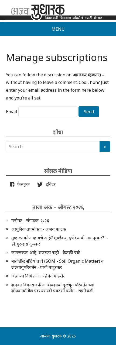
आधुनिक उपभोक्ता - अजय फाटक (38, 229)
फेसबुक (22, 184)
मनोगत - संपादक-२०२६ (30, 220)
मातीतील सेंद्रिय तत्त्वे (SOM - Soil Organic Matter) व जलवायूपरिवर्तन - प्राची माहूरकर (57, 264)
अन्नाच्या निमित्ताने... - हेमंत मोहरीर (38, 276)
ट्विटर (49, 184)
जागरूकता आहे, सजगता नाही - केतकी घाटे (45, 252)
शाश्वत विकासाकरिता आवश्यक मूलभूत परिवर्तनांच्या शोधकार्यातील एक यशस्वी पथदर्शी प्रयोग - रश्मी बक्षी (52, 288)
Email (11, 112)
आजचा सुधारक (51, 336)
